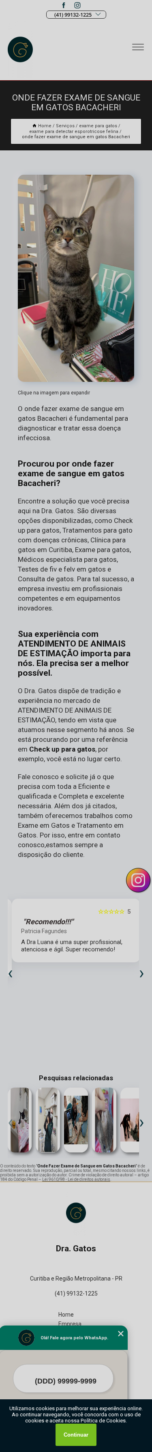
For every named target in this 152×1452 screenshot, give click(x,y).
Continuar (76, 1435)
